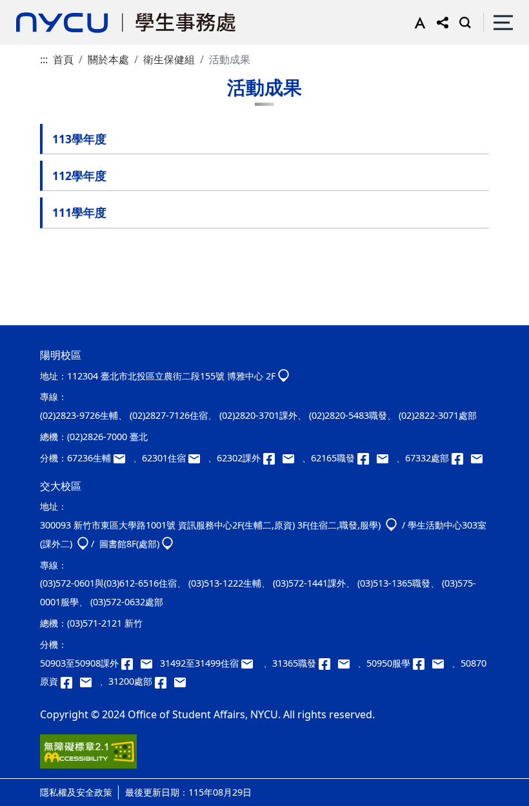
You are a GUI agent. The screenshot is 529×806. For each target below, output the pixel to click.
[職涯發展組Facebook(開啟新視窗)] (367, 457)
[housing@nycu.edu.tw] (251, 663)
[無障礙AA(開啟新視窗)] (88, 756)
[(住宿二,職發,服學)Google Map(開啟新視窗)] (391, 525)
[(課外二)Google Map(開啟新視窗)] (83, 543)
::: (44, 59)
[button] (417, 22)
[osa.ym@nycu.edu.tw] (479, 457)
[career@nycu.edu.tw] (386, 457)
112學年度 (79, 175)
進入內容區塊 (31, 8)
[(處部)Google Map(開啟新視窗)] (167, 543)
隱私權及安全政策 (76, 792)
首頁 (63, 59)
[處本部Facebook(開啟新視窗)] (461, 457)
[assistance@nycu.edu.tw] (123, 457)
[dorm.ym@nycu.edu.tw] (198, 457)
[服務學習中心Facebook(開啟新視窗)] (422, 663)
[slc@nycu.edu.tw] (442, 663)
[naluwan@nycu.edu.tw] (89, 681)
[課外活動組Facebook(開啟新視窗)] (273, 457)
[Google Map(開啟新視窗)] (283, 375)
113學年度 (79, 138)
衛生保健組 (169, 59)
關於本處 (108, 59)
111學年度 (79, 212)
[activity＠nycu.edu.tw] (150, 663)
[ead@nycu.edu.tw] (292, 457)
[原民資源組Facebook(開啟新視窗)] (70, 681)
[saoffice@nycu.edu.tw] (182, 681)
